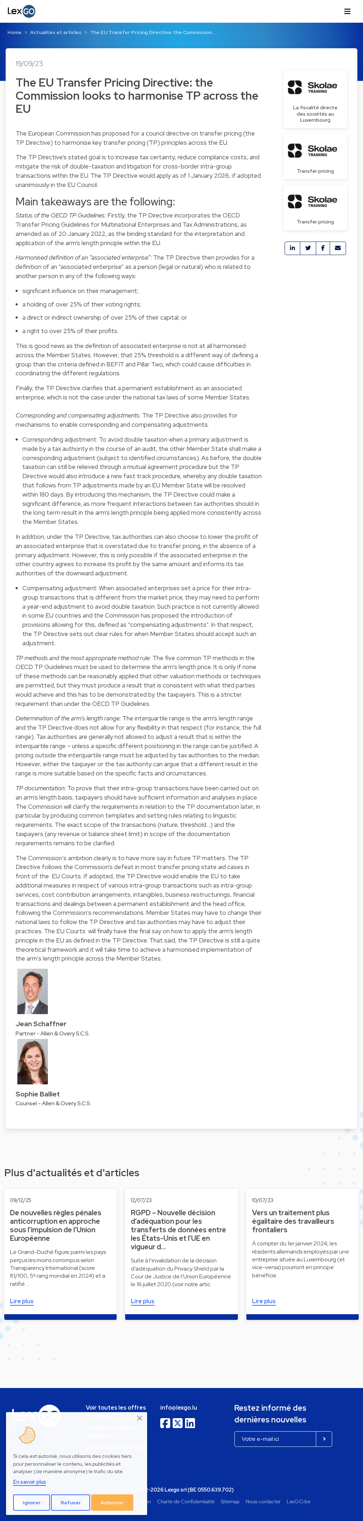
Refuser (71, 1502)
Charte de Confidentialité (185, 1501)
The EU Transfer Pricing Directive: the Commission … (153, 32)
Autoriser (112, 1502)
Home (14, 32)
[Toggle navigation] (347, 11)
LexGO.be (299, 1501)
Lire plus (22, 1301)
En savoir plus (29, 1481)
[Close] (140, 1418)
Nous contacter (263, 1501)
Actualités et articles (56, 32)
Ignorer (32, 1502)
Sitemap (230, 1501)
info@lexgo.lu (178, 1407)
